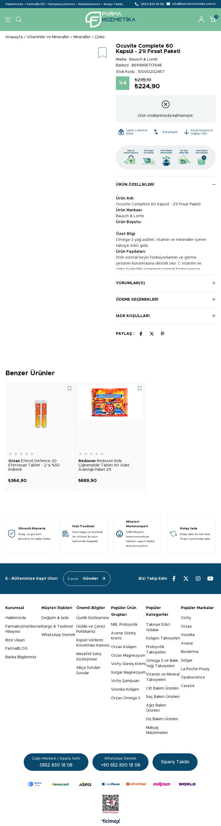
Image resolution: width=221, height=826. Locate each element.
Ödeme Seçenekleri (137, 299)
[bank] (110, 784)
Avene (187, 643)
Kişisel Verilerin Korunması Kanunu (92, 643)
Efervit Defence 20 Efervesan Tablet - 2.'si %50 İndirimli (34, 465)
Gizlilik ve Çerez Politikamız (90, 629)
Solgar (186, 660)
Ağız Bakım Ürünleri (156, 708)
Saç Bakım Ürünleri (162, 697)
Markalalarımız (89, 4)
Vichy (186, 618)
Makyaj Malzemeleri (157, 730)
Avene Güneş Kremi (123, 636)
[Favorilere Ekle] (102, 53)
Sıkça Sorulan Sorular (88, 670)
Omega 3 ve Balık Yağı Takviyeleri (162, 663)
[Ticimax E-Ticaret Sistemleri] (110, 822)
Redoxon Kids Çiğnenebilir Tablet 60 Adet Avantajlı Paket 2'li (104, 465)
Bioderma (189, 652)
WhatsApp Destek (58, 635)
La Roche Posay (195, 669)
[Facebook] (173, 578)
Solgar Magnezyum (128, 672)
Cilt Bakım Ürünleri (162, 688)
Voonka (188, 635)
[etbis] (110, 804)
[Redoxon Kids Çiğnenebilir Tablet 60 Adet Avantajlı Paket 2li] (110, 417)
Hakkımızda (14, 4)
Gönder (90, 579)
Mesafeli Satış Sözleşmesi (88, 656)
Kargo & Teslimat (57, 626)
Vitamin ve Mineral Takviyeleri (162, 677)
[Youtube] (210, 578)
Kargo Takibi (113, 4)
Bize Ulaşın (15, 640)
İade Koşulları (133, 316)
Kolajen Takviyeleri (163, 638)
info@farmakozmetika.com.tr (194, 3)
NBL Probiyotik (124, 625)
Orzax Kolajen (123, 647)
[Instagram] (198, 578)
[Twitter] (186, 578)
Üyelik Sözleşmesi (92, 618)
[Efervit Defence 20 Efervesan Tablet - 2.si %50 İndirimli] (40, 417)
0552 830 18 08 (152, 4)
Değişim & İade (55, 618)
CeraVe (188, 686)
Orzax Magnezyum (128, 656)
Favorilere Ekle (69, 388)
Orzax (186, 626)
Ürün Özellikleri (135, 185)
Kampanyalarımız (62, 4)
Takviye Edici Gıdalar (158, 627)
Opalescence (193, 677)
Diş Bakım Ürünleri (162, 719)
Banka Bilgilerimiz (20, 657)
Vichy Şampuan (125, 681)
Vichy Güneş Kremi (128, 664)
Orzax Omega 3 (125, 698)
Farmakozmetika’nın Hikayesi (23, 629)
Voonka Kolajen (125, 689)
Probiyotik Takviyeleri (156, 649)
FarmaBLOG (36, 4)
